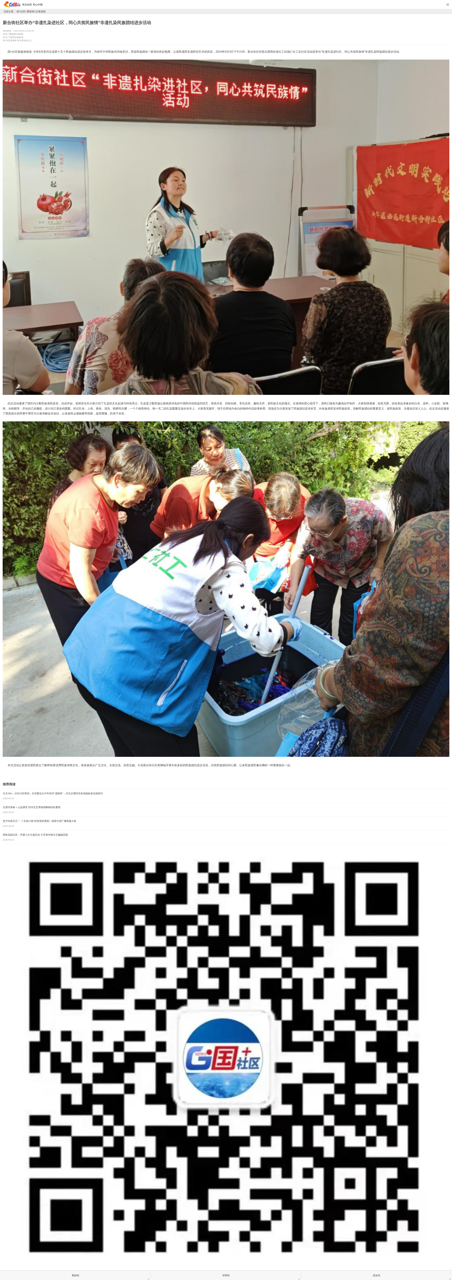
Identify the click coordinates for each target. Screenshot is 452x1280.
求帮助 (226, 1275)
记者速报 (41, 11)
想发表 (376, 1275)
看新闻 (30, 11)
